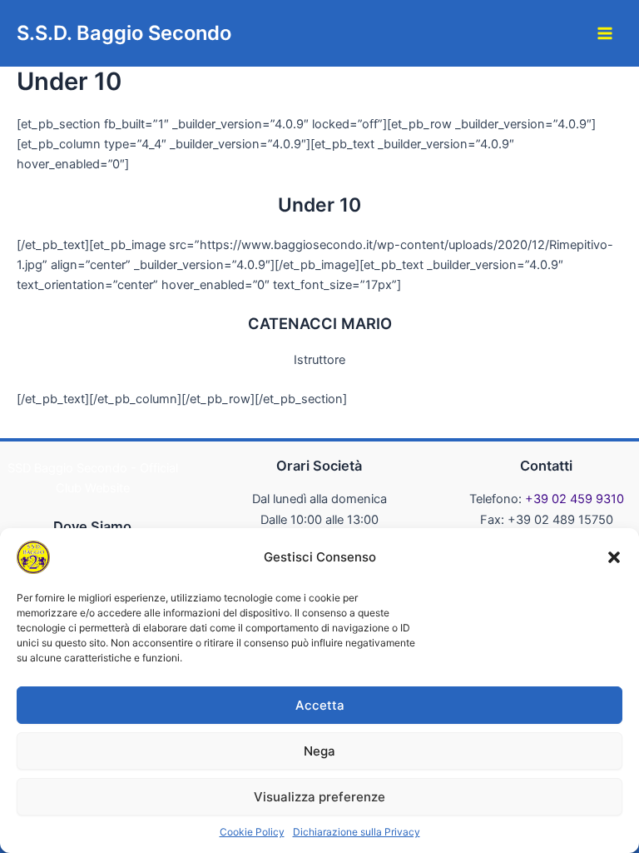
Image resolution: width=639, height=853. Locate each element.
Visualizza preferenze (319, 797)
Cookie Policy (252, 832)
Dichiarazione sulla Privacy (356, 832)
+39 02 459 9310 (574, 498)
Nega (319, 751)
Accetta (319, 705)
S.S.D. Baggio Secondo (124, 33)
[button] (614, 557)
